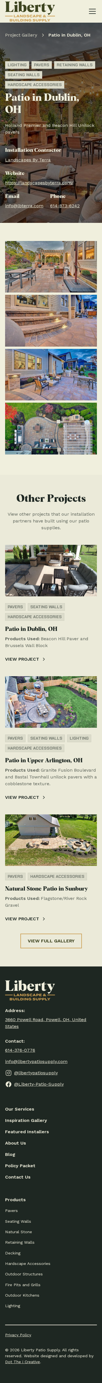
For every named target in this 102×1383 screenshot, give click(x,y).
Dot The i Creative (22, 1361)
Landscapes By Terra (28, 160)
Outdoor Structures (24, 1274)
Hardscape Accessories (27, 1263)
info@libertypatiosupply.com (36, 1061)
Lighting (12, 1305)
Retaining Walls (20, 1242)
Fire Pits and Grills (23, 1284)
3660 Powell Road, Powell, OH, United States (45, 1023)
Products (15, 1199)
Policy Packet (20, 1165)
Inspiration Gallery (26, 1120)
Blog (10, 1154)
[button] (91, 11)
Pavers (11, 1210)
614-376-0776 (20, 1050)
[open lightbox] (51, 267)
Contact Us (18, 1177)
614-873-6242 (65, 205)
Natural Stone (18, 1232)
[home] (30, 11)
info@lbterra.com (24, 205)
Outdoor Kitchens (22, 1295)
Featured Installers (27, 1131)
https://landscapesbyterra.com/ (39, 182)
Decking (12, 1253)
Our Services (19, 1109)
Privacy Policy (18, 1335)
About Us (15, 1143)
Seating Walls (18, 1221)
